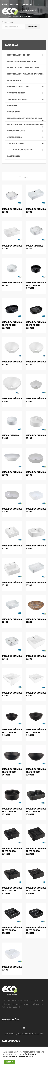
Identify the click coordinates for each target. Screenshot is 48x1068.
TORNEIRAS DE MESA (16, 93)
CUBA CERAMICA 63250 (34, 247)
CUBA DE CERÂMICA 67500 (36, 694)
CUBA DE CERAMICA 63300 (36, 584)
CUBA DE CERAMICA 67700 (36, 210)
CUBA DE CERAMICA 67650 (12, 657)
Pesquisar (32, 27)
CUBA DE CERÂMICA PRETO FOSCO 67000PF (36, 811)
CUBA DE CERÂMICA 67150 (12, 584)
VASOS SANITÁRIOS (15, 143)
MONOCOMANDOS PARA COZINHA (21, 61)
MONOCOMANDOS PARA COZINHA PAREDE (25, 74)
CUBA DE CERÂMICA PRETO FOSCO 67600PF (36, 930)
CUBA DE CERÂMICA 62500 (12, 510)
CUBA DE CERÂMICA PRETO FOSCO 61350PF (36, 732)
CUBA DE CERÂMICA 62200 (36, 620)
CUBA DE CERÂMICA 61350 (36, 363)
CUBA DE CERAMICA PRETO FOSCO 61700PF (36, 285)
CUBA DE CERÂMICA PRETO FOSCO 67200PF (36, 851)
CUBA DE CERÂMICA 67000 (36, 547)
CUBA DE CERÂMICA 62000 (12, 473)
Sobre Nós (14, 5)
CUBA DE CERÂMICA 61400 (12, 400)
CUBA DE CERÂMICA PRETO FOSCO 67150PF (12, 851)
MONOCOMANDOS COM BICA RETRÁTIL (23, 67)
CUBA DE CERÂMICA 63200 (36, 510)
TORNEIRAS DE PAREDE (17, 99)
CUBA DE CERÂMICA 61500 (36, 400)
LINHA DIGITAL (13, 112)
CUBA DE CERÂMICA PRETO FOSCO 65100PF (12, 811)
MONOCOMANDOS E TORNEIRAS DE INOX (24, 118)
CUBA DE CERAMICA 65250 (12, 284)
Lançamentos (13, 156)
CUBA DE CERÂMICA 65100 (36, 436)
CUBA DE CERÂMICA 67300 (36, 657)
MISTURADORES (14, 80)
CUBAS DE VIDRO (14, 137)
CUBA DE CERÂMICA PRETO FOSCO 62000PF (36, 772)
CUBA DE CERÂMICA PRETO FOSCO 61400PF (12, 772)
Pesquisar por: (7, 22)
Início (4, 5)
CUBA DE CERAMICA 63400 (12, 620)
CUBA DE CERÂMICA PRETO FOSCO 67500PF (12, 930)
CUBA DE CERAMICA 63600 (12, 210)
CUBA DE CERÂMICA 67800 (12, 247)
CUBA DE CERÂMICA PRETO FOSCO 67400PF (36, 890)
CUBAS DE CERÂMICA (16, 131)
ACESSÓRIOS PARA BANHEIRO (20, 149)
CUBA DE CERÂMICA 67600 (12, 968)
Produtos (27, 5)
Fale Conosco (25, 16)
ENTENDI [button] (9, 1062)
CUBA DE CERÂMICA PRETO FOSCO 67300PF (12, 890)
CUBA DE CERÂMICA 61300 (12, 363)
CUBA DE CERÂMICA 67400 (12, 694)
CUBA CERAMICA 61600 (10, 436)
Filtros (24, 177)
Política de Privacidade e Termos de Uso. (19, 1055)
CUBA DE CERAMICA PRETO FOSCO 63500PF (36, 325)
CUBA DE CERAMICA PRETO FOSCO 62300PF (12, 325)
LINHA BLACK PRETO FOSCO (19, 86)
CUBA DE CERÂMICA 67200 (12, 547)
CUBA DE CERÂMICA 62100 (36, 473)
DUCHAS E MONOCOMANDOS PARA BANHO (25, 124)
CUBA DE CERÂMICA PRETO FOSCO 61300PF (12, 732)
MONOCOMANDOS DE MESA (18, 55)
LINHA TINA (12, 105)
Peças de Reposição (28, 10)
